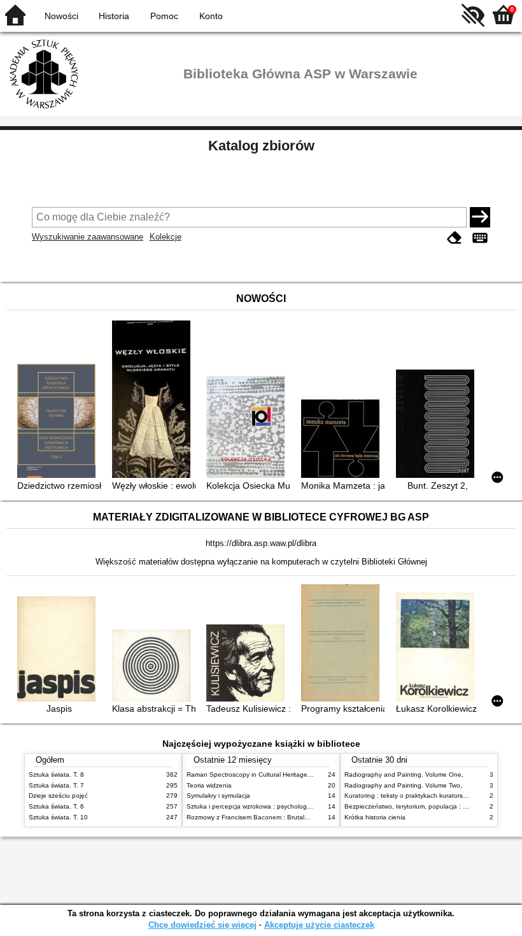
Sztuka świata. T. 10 (58, 817)
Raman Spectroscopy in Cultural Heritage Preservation (266, 774)
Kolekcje (165, 236)
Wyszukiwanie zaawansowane (87, 236)
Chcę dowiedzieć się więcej (202, 925)
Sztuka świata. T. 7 (56, 785)
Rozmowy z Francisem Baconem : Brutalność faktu (261, 817)
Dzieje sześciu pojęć (58, 795)
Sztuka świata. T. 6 (56, 806)
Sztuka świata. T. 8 (56, 774)
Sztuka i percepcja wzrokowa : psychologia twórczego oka (271, 806)
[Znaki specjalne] (480, 238)
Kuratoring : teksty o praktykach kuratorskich (409, 795)
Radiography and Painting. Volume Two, (403, 785)
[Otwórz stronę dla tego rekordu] (59, 422)
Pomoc (164, 16)
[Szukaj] (480, 217)
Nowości (61, 16)
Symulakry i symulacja (218, 795)
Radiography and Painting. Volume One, (403, 774)
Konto (211, 16)
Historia (114, 16)
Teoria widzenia (209, 785)
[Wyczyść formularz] (454, 238)
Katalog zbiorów (261, 146)
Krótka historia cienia (375, 817)
